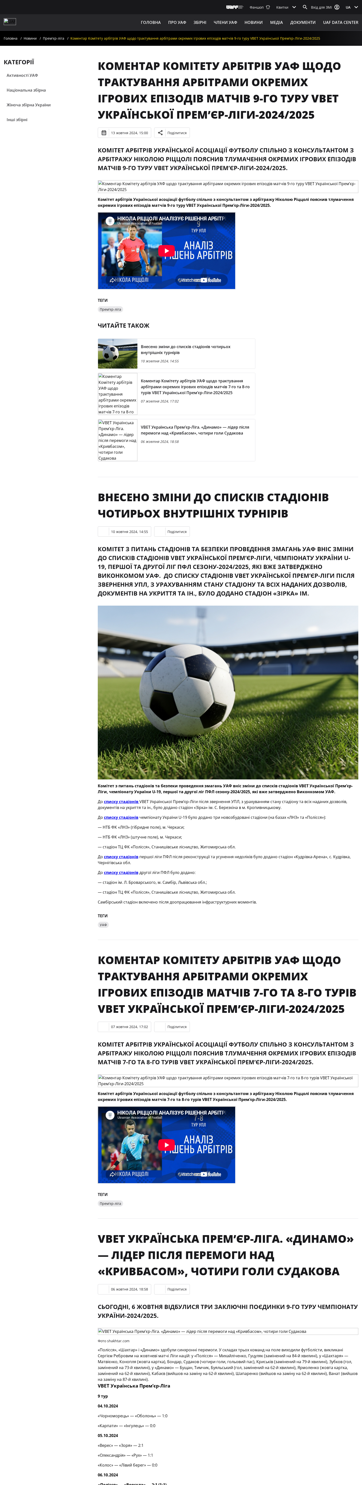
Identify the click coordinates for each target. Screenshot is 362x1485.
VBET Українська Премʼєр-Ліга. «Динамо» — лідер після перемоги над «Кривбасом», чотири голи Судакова (226, 1254)
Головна (151, 22)
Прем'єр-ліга (53, 38)
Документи (303, 22)
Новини (254, 22)
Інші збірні (17, 119)
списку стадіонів (121, 801)
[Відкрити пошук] (305, 7)
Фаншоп (257, 7)
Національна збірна (26, 90)
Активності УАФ (22, 75)
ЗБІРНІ (200, 22)
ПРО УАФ (177, 22)
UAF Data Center (340, 22)
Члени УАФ (225, 22)
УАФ (103, 924)
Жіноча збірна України (29, 105)
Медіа (276, 22)
